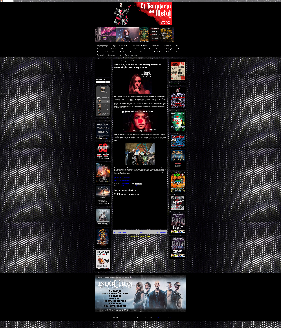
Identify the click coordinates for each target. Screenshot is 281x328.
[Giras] (116, 41)
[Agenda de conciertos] (105, 41)
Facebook (100, 55)
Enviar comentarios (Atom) (143, 236)
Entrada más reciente (120, 232)
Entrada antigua (161, 232)
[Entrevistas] (152, 41)
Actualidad (120, 185)
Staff (167, 52)
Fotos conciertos (131, 55)
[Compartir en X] (138, 184)
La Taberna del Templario (120, 49)
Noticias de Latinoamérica (106, 52)
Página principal (102, 46)
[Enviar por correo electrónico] (135, 184)
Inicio (141, 232)
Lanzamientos (102, 49)
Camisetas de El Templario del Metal (168, 49)
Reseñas (123, 52)
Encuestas (147, 49)
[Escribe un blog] (137, 184)
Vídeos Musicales (155, 52)
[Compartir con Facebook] (139, 184)
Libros (142, 52)
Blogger (171, 317)
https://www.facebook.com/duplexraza (122, 177)
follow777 (157, 317)
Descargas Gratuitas (140, 46)
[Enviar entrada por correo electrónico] (133, 183)
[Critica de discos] (130, 41)
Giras (177, 46)
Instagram (111, 55)
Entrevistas (155, 46)
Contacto (176, 52)
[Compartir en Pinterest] (141, 184)
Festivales (167, 46)
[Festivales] (95, 41)
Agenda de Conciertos (120, 46)
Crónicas (136, 49)
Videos (137, 185)
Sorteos (133, 52)
